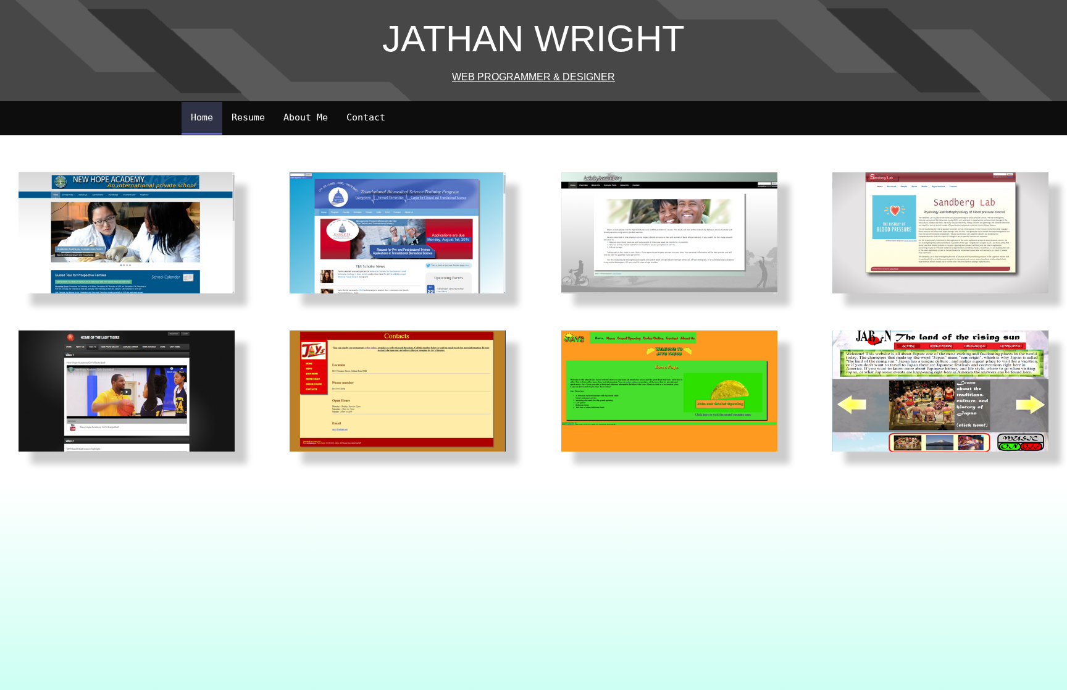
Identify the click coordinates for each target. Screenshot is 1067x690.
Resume (248, 117)
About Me (305, 117)
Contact (365, 117)
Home (202, 117)
